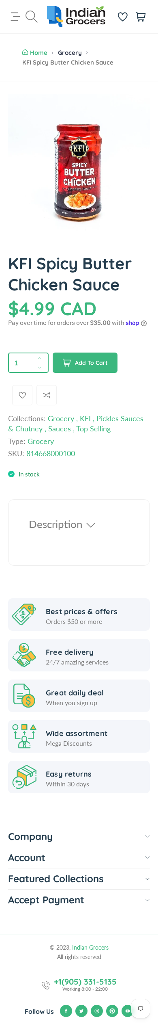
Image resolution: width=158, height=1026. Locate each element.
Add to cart (91, 362)
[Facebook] (66, 1011)
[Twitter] (81, 1011)
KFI (85, 418)
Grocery (70, 52)
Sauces (59, 428)
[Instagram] (97, 1011)
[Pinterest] (112, 1011)
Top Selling (93, 428)
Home (38, 52)
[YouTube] (128, 1011)
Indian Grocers (90, 947)
